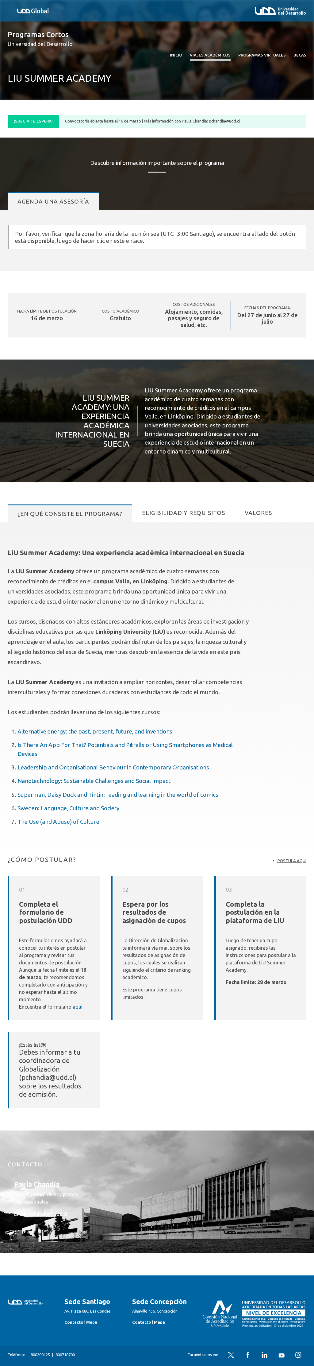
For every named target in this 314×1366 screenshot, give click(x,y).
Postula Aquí (291, 860)
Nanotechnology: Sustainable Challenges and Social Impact (93, 780)
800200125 (40, 1354)
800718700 (65, 1354)
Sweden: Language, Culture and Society (68, 808)
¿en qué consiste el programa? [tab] (69, 513)
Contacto (73, 1322)
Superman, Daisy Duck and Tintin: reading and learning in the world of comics (117, 794)
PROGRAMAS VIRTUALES (262, 55)
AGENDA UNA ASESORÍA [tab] (53, 201)
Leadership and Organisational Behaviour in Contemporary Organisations (113, 767)
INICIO (176, 55)
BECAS (299, 55)
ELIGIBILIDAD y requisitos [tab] (183, 512)
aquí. (78, 1007)
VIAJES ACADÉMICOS (210, 55)
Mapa (91, 1322)
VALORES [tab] (258, 512)
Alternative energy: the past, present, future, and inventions (94, 731)
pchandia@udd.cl (48, 1214)
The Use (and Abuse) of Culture (58, 821)
